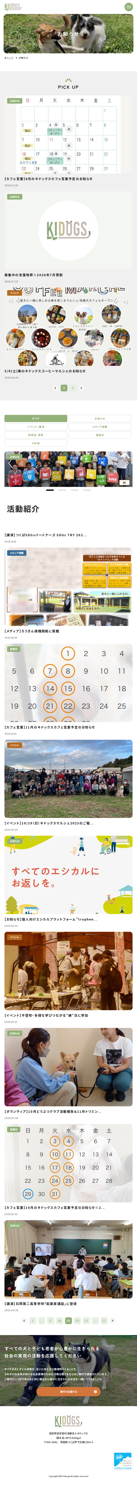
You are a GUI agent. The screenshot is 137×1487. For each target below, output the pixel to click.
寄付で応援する (68, 1391)
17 (50, 1321)
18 (60, 1321)
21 (86, 1321)
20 (77, 1321)
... (41, 1321)
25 (104, 1321)
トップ (10, 57)
